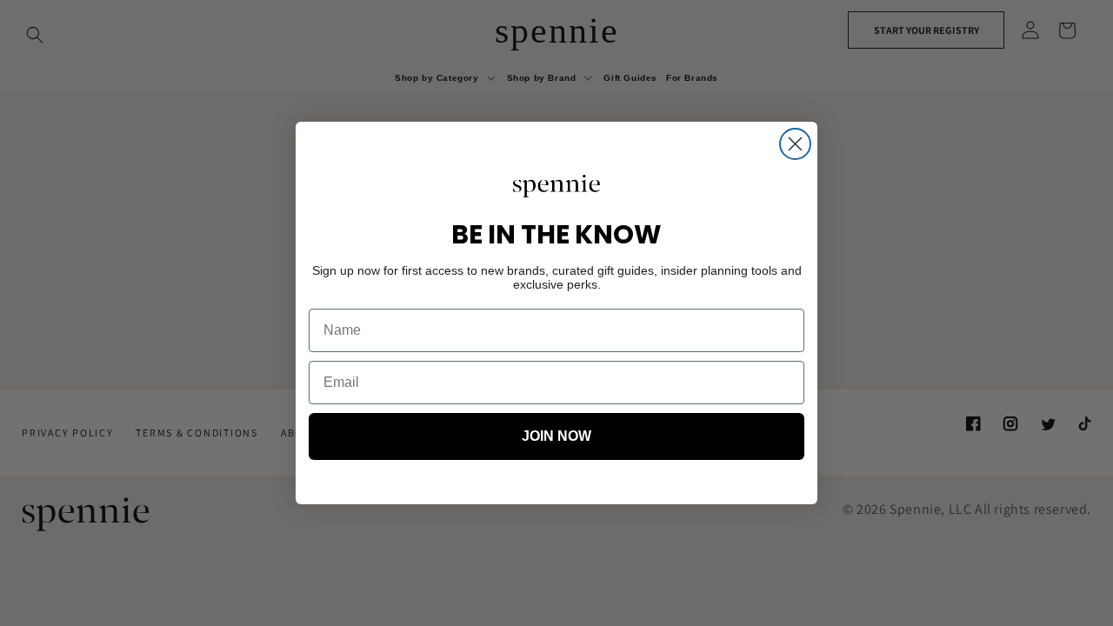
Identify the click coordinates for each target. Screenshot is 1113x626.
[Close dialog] (795, 144)
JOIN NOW (556, 436)
